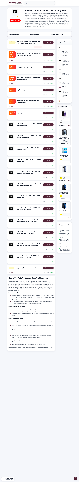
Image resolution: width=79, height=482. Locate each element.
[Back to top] (75, 478)
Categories (68, 3)
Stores (62, 3)
